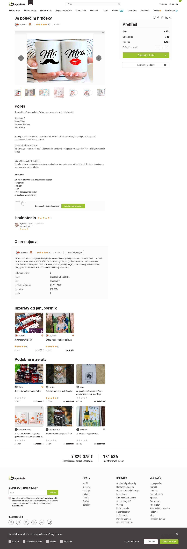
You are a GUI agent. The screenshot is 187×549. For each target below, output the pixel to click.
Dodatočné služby (124, 522)
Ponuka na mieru (124, 519)
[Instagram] (49, 522)
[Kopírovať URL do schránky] (170, 18)
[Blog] (41, 522)
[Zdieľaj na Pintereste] (162, 18)
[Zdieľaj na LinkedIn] (166, 18)
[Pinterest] (26, 522)
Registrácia (174, 4)
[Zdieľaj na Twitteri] (154, 18)
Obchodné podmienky (126, 483)
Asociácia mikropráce (160, 508)
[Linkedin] (34, 522)
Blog (152, 515)
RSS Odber (155, 504)
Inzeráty (86, 487)
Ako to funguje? (123, 501)
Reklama (153, 512)
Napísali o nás (156, 494)
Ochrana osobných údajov (128, 490)
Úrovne (119, 504)
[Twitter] (18, 522)
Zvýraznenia (121, 515)
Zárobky (86, 504)
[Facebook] (11, 522)
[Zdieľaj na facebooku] (158, 18)
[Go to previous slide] (21, 58)
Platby (86, 497)
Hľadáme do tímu (157, 519)
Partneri (153, 490)
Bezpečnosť (121, 494)
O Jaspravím (155, 483)
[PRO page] (30, 2)
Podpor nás (155, 501)
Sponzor (154, 497)
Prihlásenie (163, 4)
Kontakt (153, 487)
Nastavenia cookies (125, 487)
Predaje (86, 490)
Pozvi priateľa (122, 508)
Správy (86, 501)
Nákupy (86, 494)
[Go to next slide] (99, 58)
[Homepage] (17, 4)
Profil (85, 483)
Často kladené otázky (126, 497)
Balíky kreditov (123, 512)
